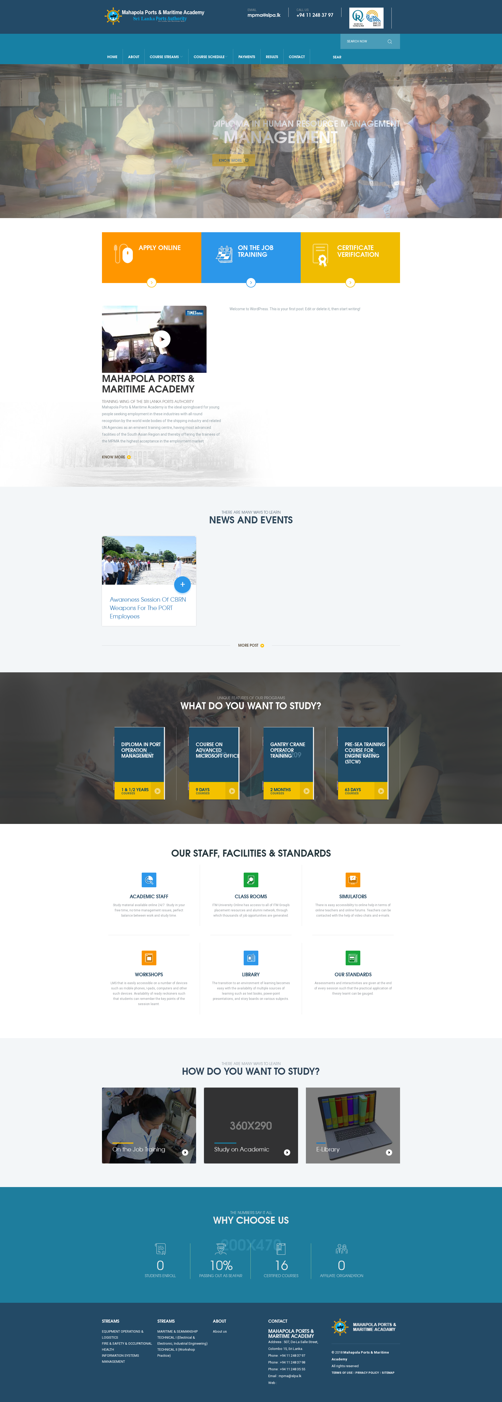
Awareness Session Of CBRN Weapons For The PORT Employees (148, 607)
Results (272, 56)
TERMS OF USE (342, 1373)
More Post (248, 645)
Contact (297, 56)
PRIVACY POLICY (367, 1373)
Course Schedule (209, 56)
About (133, 56)
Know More (114, 457)
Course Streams (165, 56)
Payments (246, 56)
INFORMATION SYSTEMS (120, 1355)
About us (220, 1331)
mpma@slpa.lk (264, 14)
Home (112, 56)
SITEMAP (388, 1373)
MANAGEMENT (113, 1362)
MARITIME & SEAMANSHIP (177, 1331)
